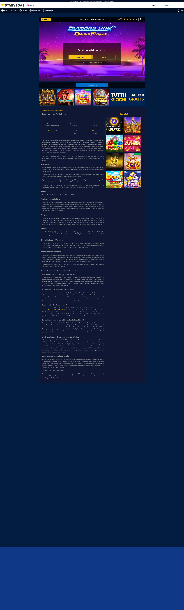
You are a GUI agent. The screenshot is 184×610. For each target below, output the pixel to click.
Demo (104, 57)
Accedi (154, 5)
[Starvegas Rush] (132, 179)
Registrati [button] (167, 5)
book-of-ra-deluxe (62, 90)
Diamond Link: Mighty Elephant (57, 310)
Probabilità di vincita (109, 1)
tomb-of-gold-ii (44, 90)
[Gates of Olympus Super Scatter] (132, 161)
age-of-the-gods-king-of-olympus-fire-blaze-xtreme (100, 91)
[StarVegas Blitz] (114, 125)
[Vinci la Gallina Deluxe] (114, 179)
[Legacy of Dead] (114, 161)
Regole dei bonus (92, 85)
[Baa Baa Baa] (114, 143)
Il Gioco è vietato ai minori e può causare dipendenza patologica (86, 1)
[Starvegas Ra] (132, 125)
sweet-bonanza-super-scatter (81, 91)
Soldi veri (80, 57)
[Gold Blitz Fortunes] (132, 143)
